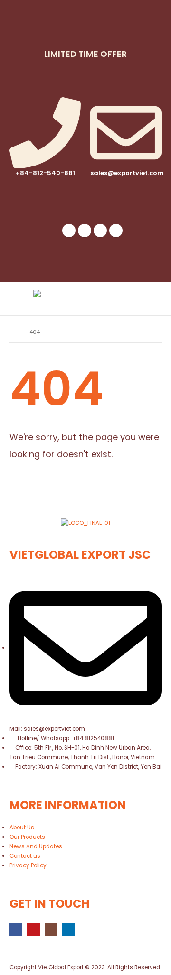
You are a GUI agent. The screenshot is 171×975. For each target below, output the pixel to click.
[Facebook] (69, 230)
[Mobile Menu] (152, 299)
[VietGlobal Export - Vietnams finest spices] (59, 298)
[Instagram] (100, 230)
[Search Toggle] (128, 298)
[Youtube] (84, 230)
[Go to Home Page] (13, 332)
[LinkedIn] (116, 230)
